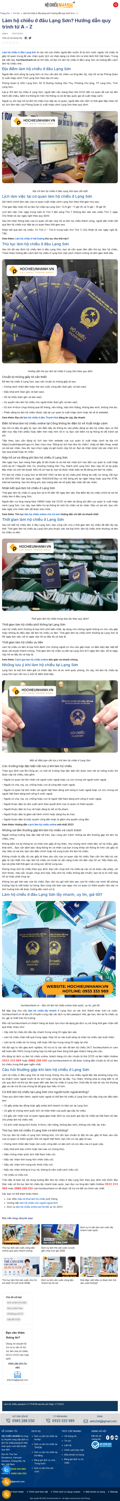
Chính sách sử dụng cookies (66, 1491)
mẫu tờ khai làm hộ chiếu (31, 1198)
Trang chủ (5, 13)
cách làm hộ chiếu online (42, 824)
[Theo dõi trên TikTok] (112, 1437)
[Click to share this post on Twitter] (30, 37)
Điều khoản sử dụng (74, 1454)
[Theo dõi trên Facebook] (107, 1437)
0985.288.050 (15, 1363)
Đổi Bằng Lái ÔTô (15, 1314)
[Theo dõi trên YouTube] (116, 1437)
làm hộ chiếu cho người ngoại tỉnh (39, 1202)
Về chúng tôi (70, 1436)
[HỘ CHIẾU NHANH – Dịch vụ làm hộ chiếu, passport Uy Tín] (60, 4)
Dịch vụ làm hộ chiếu (16, 1302)
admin (5, 33)
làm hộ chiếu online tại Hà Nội (32, 1206)
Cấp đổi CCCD (13, 1319)
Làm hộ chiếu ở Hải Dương (29, 238)
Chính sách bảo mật (74, 1450)
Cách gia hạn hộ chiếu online (31, 659)
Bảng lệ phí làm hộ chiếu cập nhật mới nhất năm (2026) (31, 1404)
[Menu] (3, 4)
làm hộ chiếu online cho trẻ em (41, 514)
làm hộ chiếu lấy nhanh (41, 1010)
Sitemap (114, 1491)
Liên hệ (67, 1445)
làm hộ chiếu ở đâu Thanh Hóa (40, 417)
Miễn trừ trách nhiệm (14, 1491)
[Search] (115, 4)
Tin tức (16, 13)
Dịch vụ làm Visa (15, 1308)
